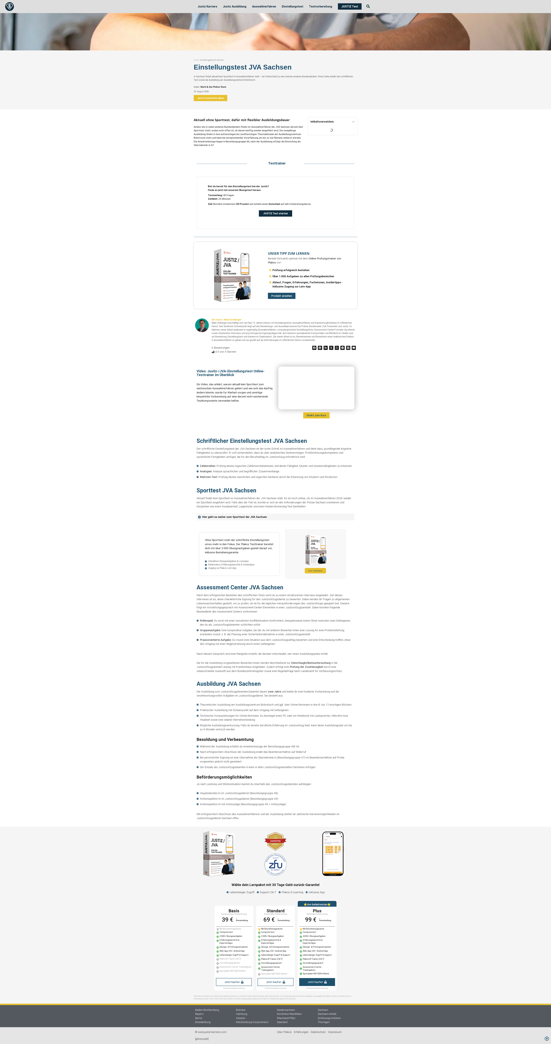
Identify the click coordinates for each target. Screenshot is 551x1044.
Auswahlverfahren (264, 6)
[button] (353, 121)
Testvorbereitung (320, 6)
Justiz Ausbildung (234, 6)
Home (196, 60)
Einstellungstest (292, 6)
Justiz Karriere (207, 6)
